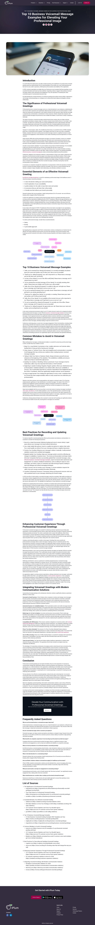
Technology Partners (77, 911)
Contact (72, 2)
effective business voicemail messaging (32, 152)
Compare (59, 913)
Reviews (75, 909)
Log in (80, 2)
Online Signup (36, 897)
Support (58, 911)
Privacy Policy (60, 914)
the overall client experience (62, 632)
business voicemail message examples (55, 313)
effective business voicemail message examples (37, 460)
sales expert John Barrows (29, 390)
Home (58, 907)
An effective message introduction (30, 177)
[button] (34, 3)
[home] (9, 2)
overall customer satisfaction (54, 575)
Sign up (87, 2)
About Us (59, 909)
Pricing (48, 2)
